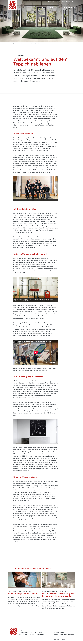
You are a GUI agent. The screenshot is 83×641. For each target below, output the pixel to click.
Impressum (63, 639)
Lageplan (41, 634)
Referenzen (69, 8)
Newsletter (71, 634)
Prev (14, 188)
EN (74, 1)
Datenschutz (56, 639)
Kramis (35, 110)
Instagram (63, 634)
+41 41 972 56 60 (23, 634)
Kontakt (68, 1)
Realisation (56, 8)
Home (14, 43)
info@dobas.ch (34, 634)
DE (72, 1)
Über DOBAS (51, 1)
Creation (43, 8)
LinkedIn (56, 634)
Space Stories (62, 1)
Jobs (56, 1)
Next (56, 188)
